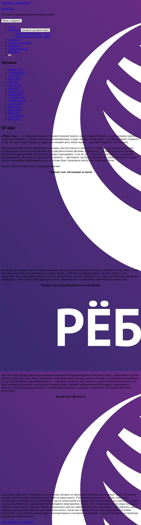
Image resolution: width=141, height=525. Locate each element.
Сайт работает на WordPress (17, 522)
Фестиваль (14, 30)
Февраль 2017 (16, 91)
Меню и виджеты (11, 20)
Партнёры (14, 45)
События (13, 39)
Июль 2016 (14, 106)
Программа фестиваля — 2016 (33, 36)
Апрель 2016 (15, 116)
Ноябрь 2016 (15, 94)
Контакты (14, 51)
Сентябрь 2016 (16, 100)
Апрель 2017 (15, 85)
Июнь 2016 (14, 109)
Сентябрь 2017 (16, 72)
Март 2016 (14, 119)
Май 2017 (14, 82)
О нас (11, 26)
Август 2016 (15, 103)
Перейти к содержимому (15, 2)
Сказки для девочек (19, 42)
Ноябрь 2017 (15, 69)
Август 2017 (15, 75)
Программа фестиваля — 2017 (33, 33)
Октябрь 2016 (16, 97)
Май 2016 (14, 112)
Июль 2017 (14, 78)
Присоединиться (18, 48)
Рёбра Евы (7, 8)
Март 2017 (14, 88)
